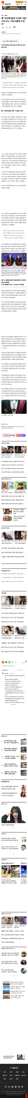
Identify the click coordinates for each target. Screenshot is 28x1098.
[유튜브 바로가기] (12, 1087)
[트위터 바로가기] (9, 1087)
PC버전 (24, 1091)
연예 (17, 1079)
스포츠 (10, 1079)
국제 (23, 1072)
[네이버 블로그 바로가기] (22, 1087)
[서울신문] (6, 3)
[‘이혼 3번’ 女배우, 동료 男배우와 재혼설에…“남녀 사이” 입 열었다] (24, 954)
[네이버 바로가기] (19, 1087)
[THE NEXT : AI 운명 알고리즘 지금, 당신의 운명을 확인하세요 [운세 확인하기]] (14, 435)
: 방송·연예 (5, 914)
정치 (2, 15)
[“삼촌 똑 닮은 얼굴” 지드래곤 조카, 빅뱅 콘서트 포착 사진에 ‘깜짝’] (24, 962)
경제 (17, 1072)
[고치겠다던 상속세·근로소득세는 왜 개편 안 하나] (24, 839)
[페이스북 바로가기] (6, 1087)
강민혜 (2, 32)
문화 (11, 1075)
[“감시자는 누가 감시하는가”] (24, 848)
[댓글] (13, 27)
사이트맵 (19, 1091)
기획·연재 (3, 860)
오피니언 (3, 834)
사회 (11, 1072)
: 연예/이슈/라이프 (7, 948)
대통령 (5, 15)
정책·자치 (4, 1075)
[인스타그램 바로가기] (15, 1087)
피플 (5, 1079)
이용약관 (7, 1091)
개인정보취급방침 (14, 1091)
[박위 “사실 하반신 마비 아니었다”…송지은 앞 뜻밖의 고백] (24, 971)
